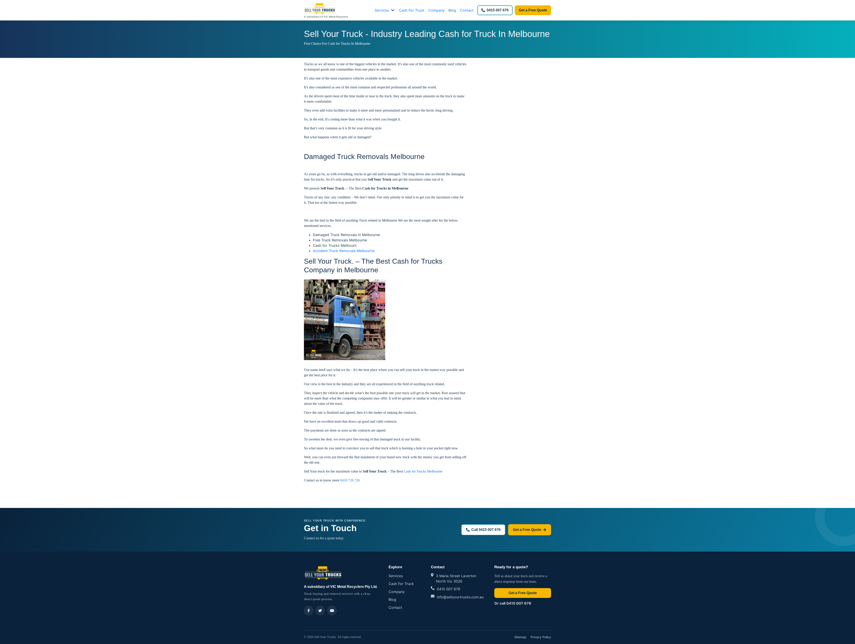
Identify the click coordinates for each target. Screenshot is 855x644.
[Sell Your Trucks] (323, 572)
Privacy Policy (541, 637)
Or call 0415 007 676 (512, 603)
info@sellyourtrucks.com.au (460, 597)
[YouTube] (332, 610)
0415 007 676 (498, 10)
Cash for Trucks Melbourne (423, 471)
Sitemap (520, 637)
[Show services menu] (393, 10)
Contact (467, 10)
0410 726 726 (350, 480)
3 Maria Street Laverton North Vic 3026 (456, 578)
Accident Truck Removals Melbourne (344, 251)
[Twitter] (320, 610)
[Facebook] (308, 610)
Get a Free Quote (533, 10)
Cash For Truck (411, 10)
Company (436, 10)
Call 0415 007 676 (486, 530)
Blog (452, 10)
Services (382, 10)
